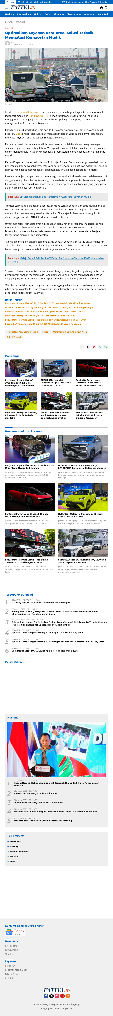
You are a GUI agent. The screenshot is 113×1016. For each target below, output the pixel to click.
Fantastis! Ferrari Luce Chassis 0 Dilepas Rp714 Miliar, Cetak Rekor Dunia (44, 311)
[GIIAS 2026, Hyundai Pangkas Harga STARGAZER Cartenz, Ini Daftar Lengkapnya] (57, 368)
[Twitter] (51, 996)
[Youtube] (62, 996)
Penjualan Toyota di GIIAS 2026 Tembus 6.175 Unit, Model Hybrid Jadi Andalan (47, 303)
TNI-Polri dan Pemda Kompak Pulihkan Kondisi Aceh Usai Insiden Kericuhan (55, 811)
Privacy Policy (11, 974)
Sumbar (14, 856)
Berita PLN (10, 965)
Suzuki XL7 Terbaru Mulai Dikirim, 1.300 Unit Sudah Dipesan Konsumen (43, 324)
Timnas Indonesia (19, 851)
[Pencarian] (106, 7)
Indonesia (15, 841)
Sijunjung (10, 954)
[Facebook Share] (82, 347)
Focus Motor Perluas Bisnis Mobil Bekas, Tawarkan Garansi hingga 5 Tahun (45, 320)
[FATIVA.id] (22, 7)
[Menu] (7, 7)
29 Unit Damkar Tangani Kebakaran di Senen (38, 802)
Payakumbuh (11, 949)
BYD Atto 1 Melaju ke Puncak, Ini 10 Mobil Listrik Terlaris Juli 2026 (40, 315)
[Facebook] (46, 996)
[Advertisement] (56, 688)
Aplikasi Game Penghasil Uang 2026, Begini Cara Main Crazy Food (47, 632)
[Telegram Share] (100, 347)
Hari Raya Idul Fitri (39, 115)
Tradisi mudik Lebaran (26, 112)
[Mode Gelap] (101, 7)
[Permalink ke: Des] (7, 43)
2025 (12, 861)
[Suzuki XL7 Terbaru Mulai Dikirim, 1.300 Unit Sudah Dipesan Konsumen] (92, 401)
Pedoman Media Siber (16, 969)
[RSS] (67, 996)
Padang (14, 846)
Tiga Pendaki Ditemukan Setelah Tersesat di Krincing (43, 820)
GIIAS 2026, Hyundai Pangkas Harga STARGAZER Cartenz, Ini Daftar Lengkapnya (49, 307)
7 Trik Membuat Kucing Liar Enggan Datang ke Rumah (62, 2)
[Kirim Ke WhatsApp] (105, 347)
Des (12, 42)
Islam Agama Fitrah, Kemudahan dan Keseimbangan (41, 602)
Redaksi (9, 978)
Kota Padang (11, 945)
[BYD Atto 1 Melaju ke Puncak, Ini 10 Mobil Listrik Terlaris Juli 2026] (21, 401)
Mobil (18, 133)
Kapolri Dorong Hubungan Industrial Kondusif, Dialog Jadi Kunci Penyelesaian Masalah (56, 784)
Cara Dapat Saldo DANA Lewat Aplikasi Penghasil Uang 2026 (45, 650)
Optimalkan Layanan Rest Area (70, 332)
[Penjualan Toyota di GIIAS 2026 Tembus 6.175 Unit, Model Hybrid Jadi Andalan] (21, 368)
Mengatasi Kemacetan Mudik (22, 332)
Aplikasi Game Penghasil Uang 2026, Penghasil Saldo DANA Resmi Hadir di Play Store (58, 641)
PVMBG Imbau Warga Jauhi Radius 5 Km (36, 793)
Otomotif (9, 28)
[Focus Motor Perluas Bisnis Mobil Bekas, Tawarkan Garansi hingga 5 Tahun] (57, 401)
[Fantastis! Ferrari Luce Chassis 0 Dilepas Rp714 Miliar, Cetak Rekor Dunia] (92, 368)
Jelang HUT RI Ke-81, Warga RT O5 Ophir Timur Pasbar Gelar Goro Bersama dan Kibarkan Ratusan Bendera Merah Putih (55, 613)
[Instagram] (57, 996)
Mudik (45, 332)
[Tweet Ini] (88, 347)
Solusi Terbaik (14, 337)
